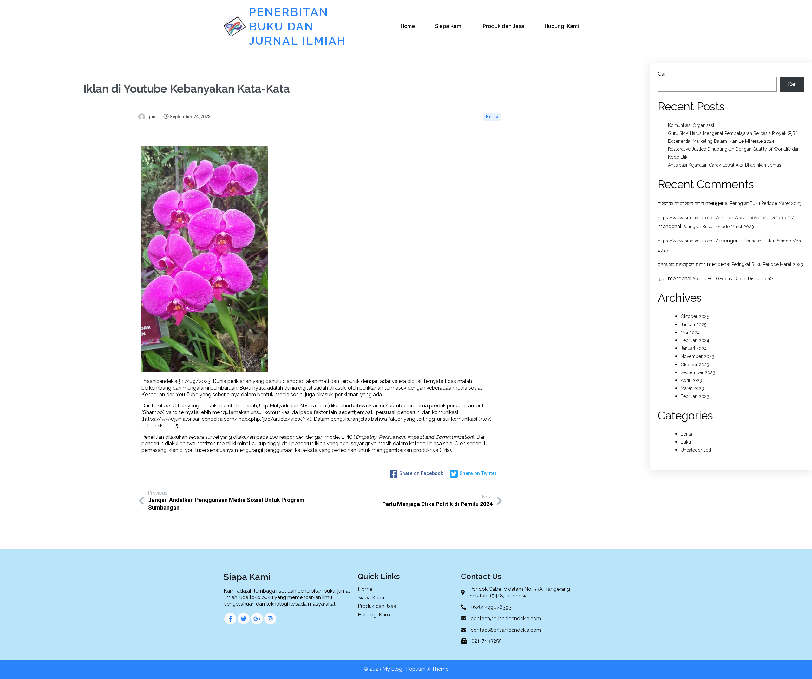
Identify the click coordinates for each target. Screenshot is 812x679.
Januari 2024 (694, 348)
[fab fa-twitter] (244, 618)
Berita (492, 116)
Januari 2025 (693, 324)
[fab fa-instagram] (270, 618)
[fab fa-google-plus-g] (257, 618)
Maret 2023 (692, 388)
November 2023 (697, 356)
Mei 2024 (690, 332)
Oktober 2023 (695, 364)
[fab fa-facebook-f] (230, 618)
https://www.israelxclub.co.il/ (688, 240)
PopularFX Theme (427, 669)
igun (662, 278)
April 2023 (691, 380)
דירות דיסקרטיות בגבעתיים (682, 264)
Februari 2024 (695, 340)
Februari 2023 (695, 396)
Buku (686, 442)
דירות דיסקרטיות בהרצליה (681, 203)
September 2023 (698, 372)
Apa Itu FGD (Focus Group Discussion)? (733, 278)
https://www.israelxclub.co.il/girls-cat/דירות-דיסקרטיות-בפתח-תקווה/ (726, 217)
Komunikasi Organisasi (691, 125)
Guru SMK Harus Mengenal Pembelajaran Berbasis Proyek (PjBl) (733, 133)
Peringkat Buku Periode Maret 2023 (766, 203)
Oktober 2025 (695, 316)
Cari (662, 74)
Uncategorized (696, 449)
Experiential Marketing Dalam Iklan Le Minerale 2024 (721, 141)
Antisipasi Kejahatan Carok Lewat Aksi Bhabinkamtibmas (724, 165)
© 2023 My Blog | (385, 669)
